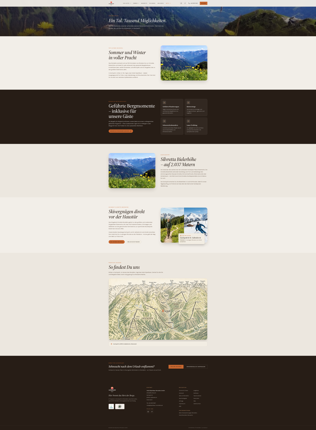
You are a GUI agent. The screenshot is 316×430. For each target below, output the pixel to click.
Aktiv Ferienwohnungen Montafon (188, 413)
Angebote (144, 3)
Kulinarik (152, 3)
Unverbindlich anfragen (196, 366)
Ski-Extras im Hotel (116, 241)
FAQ (195, 401)
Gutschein (196, 398)
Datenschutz (197, 403)
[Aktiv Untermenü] (171, 3)
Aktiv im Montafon (184, 395)
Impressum (182, 403)
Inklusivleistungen (133, 241)
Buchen (203, 3)
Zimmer (135, 3)
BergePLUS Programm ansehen (119, 131)
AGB (180, 406)
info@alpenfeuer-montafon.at (155, 405)
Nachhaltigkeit (183, 398)
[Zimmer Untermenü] (139, 3)
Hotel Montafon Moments (186, 415)
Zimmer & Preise (183, 390)
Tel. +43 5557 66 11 (151, 403)
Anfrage (181, 401)
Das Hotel (126, 3)
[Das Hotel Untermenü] (131, 3)
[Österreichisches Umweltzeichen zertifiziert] (119, 406)
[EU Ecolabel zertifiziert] (111, 406)
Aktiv (167, 3)
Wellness (161, 3)
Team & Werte (197, 395)
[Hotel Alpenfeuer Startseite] (111, 3)
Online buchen (176, 366)
